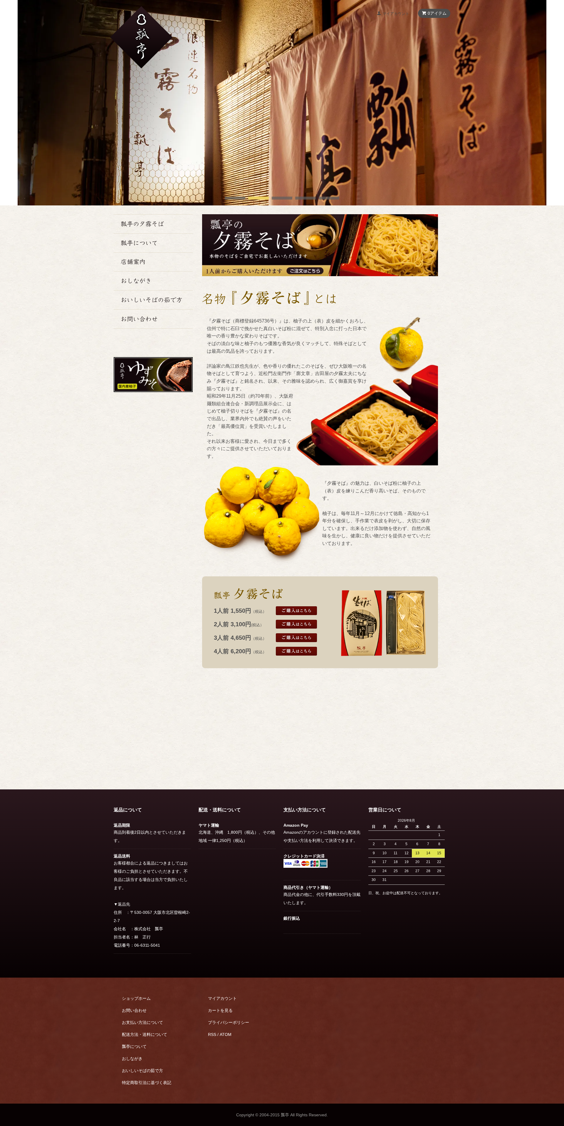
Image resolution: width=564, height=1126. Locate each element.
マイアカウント (395, 13)
